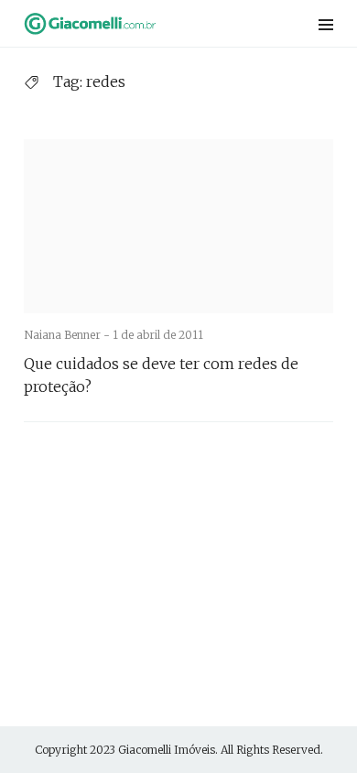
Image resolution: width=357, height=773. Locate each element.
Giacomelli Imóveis (166, 750)
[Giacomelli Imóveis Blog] (123, 23)
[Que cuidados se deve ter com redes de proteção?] (178, 226)
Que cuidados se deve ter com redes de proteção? (161, 375)
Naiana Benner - (68, 335)
